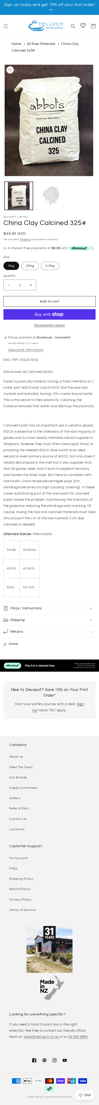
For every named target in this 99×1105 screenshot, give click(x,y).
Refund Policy (20, 889)
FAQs (13, 868)
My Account (18, 858)
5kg (11, 265)
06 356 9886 (78, 1037)
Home (16, 44)
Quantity (9, 276)
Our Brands (18, 777)
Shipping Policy (21, 878)
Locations (17, 829)
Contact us (18, 819)
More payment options (49, 325)
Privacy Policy (20, 899)
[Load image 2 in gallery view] (49, 196)
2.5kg (50, 265)
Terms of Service (22, 910)
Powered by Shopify (62, 1097)
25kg (30, 265)
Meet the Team (21, 767)
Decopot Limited (43, 1097)
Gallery (14, 798)
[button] (6, 26)
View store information (26, 350)
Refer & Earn (19, 808)
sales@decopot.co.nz (41, 1037)
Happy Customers (23, 787)
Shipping (25, 239)
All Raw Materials (41, 44)
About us (16, 756)
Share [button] (13, 644)
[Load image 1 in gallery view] (19, 196)
